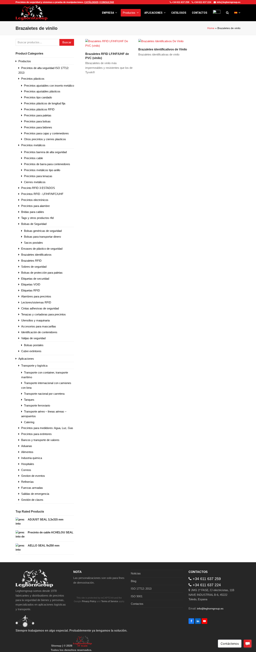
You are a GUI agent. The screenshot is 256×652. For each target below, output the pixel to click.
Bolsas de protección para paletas (42, 272)
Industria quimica (31, 458)
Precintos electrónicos (34, 199)
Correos (26, 470)
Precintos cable (33, 158)
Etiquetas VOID (30, 284)
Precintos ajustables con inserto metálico (49, 85)
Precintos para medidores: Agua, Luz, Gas (47, 428)
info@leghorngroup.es (228, 2)
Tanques (29, 399)
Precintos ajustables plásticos (42, 91)
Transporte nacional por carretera (44, 393)
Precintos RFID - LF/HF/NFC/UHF (42, 193)
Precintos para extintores (36, 434)
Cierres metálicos (35, 182)
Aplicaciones (26, 358)
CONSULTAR (107, 2)
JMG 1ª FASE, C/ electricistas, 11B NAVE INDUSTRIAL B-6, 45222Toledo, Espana (211, 594)
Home (210, 28)
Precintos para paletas (37, 115)
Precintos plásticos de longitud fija (44, 103)
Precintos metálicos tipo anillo (42, 170)
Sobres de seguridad (33, 266)
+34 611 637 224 (202, 2)
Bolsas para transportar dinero (42, 236)
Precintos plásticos (32, 78)
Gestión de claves (32, 499)
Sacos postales (33, 242)
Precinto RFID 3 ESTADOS (38, 187)
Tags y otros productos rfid (37, 217)
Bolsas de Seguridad (33, 223)
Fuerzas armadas (32, 487)
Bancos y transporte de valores (40, 440)
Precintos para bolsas (37, 121)
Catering (29, 422)
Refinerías (27, 481)
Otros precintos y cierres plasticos (45, 139)
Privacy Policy (89, 601)
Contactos (137, 603)
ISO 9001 (136, 596)
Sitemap (56, 645)
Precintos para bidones (38, 127)
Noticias (136, 573)
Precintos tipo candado (38, 97)
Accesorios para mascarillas (38, 326)
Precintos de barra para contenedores (47, 164)
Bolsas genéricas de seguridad (43, 230)
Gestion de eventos (33, 475)
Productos (24, 61)
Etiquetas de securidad (35, 278)
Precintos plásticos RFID (39, 109)
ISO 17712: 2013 (141, 588)
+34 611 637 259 (180, 2)
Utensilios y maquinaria (35, 320)
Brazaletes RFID (31, 260)
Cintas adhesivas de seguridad (40, 308)
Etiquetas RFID (30, 290)
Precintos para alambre (35, 205)
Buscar (66, 42)
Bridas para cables (32, 211)
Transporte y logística (34, 365)
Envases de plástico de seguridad (41, 248)
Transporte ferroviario (37, 405)
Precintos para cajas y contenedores (46, 133)
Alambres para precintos (36, 296)
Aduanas (26, 446)
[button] (227, 12)
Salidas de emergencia (35, 493)
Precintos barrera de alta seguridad (45, 152)
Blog (133, 581)
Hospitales (27, 464)
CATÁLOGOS (91, 2)
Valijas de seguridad (33, 338)
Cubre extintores (31, 351)
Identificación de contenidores (39, 332)
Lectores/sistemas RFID (36, 302)
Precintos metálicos (33, 145)
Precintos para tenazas (38, 176)
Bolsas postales (33, 345)
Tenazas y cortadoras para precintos (43, 314)
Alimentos (27, 452)
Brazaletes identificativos (36, 254)
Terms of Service (109, 601)
